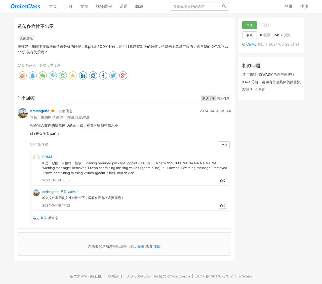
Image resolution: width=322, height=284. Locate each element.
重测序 (55, 65)
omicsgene (39, 111)
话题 (123, 6)
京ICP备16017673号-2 (214, 276)
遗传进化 (26, 38)
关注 (250, 25)
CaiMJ (47, 157)
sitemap (245, 276)
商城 (139, 6)
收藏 (250, 35)
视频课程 (104, 6)
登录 (289, 6)
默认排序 (209, 98)
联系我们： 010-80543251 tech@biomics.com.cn (149, 276)
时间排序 (223, 98)
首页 (55, 6)
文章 (84, 6)
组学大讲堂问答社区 (86, 276)
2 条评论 (41, 144)
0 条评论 (28, 65)
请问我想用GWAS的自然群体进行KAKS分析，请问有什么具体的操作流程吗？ (271, 82)
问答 (69, 6)
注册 (304, 6)
